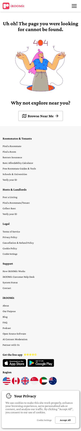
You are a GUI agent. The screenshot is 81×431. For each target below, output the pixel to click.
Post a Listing (10, 197)
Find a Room (9, 151)
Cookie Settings (10, 253)
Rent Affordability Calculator (18, 162)
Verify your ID (10, 179)
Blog (5, 316)
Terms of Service (11, 231)
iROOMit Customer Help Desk (18, 276)
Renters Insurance (12, 157)
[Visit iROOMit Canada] (16, 383)
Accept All (65, 420)
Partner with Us (11, 344)
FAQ (5, 322)
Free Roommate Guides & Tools (19, 168)
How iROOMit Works (14, 271)
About (6, 305)
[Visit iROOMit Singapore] (34, 383)
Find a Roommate (12, 146)
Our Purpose (9, 311)
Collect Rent (9, 208)
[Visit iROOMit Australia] (53, 383)
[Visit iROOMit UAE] (43, 383)
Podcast (7, 327)
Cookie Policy (10, 248)
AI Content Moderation (15, 339)
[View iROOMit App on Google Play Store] (41, 365)
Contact (7, 287)
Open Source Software (14, 333)
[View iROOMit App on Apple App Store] (14, 365)
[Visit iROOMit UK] (25, 383)
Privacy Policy (10, 237)
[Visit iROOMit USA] (7, 383)
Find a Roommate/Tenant (16, 202)
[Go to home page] (13, 6)
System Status (10, 282)
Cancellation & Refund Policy (18, 242)
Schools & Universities (15, 174)
